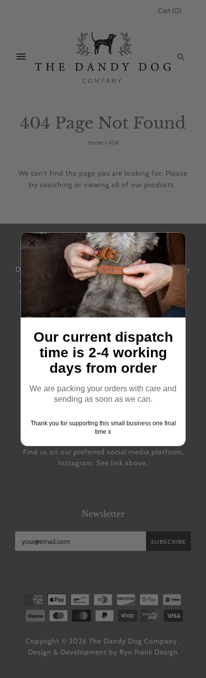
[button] (32, 244)
